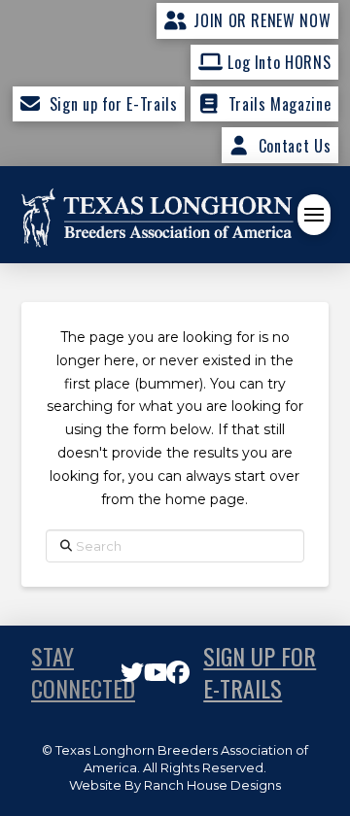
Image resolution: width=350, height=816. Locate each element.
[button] (314, 214)
